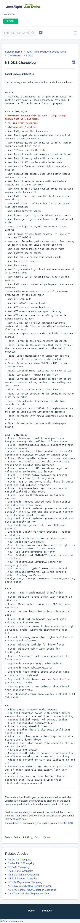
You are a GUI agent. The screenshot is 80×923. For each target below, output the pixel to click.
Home (31, 910)
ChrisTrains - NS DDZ (20, 55)
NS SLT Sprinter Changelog (22, 878)
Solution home (14, 51)
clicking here (20, 819)
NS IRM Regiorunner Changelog (25, 882)
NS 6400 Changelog (18, 867)
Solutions (47, 910)
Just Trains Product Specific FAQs (46, 51)
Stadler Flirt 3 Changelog (21, 863)
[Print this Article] (73, 62)
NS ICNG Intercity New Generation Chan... (31, 886)
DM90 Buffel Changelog (20, 871)
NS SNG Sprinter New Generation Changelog (32, 889)
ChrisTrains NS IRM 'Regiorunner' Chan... (30, 893)
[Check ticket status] (41, 33)
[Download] (33, 473)
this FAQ (68, 823)
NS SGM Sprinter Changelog (23, 874)
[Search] (32, 33)
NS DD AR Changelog (19, 859)
